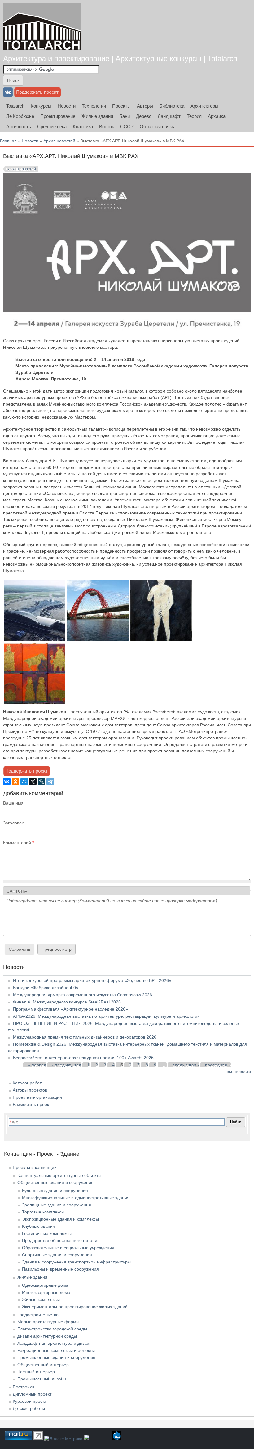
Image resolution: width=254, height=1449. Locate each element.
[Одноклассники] (15, 781)
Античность (18, 126)
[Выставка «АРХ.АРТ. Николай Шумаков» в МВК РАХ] (98, 639)
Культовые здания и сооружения (55, 1190)
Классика (83, 126)
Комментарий (18, 842)
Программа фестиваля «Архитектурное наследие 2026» (70, 1009)
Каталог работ (27, 1082)
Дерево (143, 116)
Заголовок (13, 822)
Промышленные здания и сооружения (56, 1357)
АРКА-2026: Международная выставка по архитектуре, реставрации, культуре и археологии (106, 1016)
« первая (37, 1064)
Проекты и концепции (35, 1167)
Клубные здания (38, 1226)
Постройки (23, 1386)
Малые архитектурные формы (48, 1321)
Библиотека (171, 106)
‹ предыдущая (66, 1064)
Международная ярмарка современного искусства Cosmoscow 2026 (82, 994)
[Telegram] (50, 781)
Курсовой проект (29, 1401)
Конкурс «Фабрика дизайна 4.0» (45, 987)
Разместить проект (32, 1104)
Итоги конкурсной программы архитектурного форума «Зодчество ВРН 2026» (92, 980)
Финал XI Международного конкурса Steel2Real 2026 (67, 1001)
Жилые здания (97, 116)
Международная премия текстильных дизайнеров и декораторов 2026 (84, 1036)
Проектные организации (37, 1097)
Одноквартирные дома (45, 1285)
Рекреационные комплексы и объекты (56, 1350)
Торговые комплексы (43, 1211)
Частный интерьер (36, 1371)
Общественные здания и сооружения (55, 1182)
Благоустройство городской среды (52, 1328)
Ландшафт (169, 116)
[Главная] (42, 26)
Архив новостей (59, 140)
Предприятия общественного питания (61, 1240)
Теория (194, 116)
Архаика (217, 116)
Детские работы (29, 1408)
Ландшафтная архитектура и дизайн (54, 1343)
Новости (67, 106)
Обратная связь (157, 126)
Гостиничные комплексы (47, 1233)
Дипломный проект (32, 1394)
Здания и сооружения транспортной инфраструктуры (76, 1261)
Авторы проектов (30, 1090)
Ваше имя (13, 803)
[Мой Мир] (24, 781)
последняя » (218, 1064)
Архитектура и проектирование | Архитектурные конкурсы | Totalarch (120, 58)
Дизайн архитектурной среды (47, 1336)
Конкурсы (41, 106)
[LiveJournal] (41, 781)
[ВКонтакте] (7, 781)
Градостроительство (38, 1314)
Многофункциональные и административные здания (75, 1197)
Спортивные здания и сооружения (57, 1254)
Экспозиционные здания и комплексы (60, 1219)
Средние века (52, 126)
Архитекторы (204, 106)
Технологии (94, 106)
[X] (33, 781)
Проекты (121, 106)
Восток (106, 126)
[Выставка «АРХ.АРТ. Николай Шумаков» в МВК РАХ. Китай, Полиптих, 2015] (34, 702)
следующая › (186, 1064)
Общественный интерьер (43, 1364)
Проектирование (57, 116)
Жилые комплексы (41, 1299)
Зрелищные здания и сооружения (56, 1204)
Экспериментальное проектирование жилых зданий (75, 1306)
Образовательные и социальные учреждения (68, 1247)
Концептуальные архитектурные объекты (59, 1175)
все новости (239, 1071)
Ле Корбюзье (20, 116)
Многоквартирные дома (46, 1292)
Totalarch (15, 106)
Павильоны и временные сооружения (60, 1269)
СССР (127, 126)
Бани (124, 116)
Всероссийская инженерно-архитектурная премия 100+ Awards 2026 (83, 1057)
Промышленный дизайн (41, 1378)
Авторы (145, 106)
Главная (8, 140)
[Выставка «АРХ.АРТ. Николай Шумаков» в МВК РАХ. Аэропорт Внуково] (34, 639)
